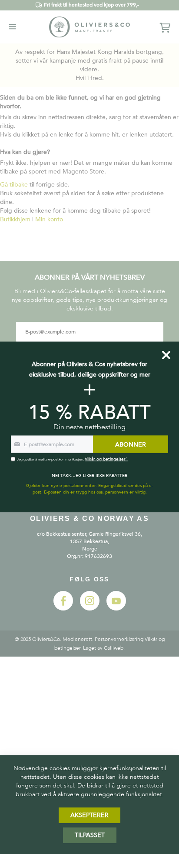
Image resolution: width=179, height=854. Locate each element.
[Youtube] (116, 608)
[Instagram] (89, 608)
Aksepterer (89, 815)
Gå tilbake (14, 184)
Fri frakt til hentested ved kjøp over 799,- (91, 4)
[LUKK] (166, 355)
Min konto (49, 219)
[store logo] (89, 27)
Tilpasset (90, 835)
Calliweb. (114, 647)
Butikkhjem (15, 219)
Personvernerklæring (119, 639)
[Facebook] (63, 608)
